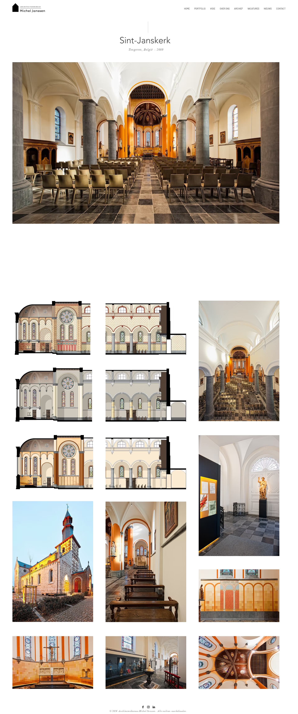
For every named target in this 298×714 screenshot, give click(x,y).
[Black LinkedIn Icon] (154, 707)
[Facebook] (143, 707)
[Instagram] (148, 707)
